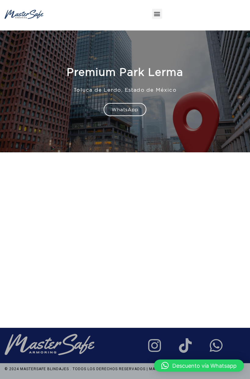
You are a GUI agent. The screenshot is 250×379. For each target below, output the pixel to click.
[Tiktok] (185, 345)
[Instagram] (154, 345)
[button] (157, 14)
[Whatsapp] (216, 345)
